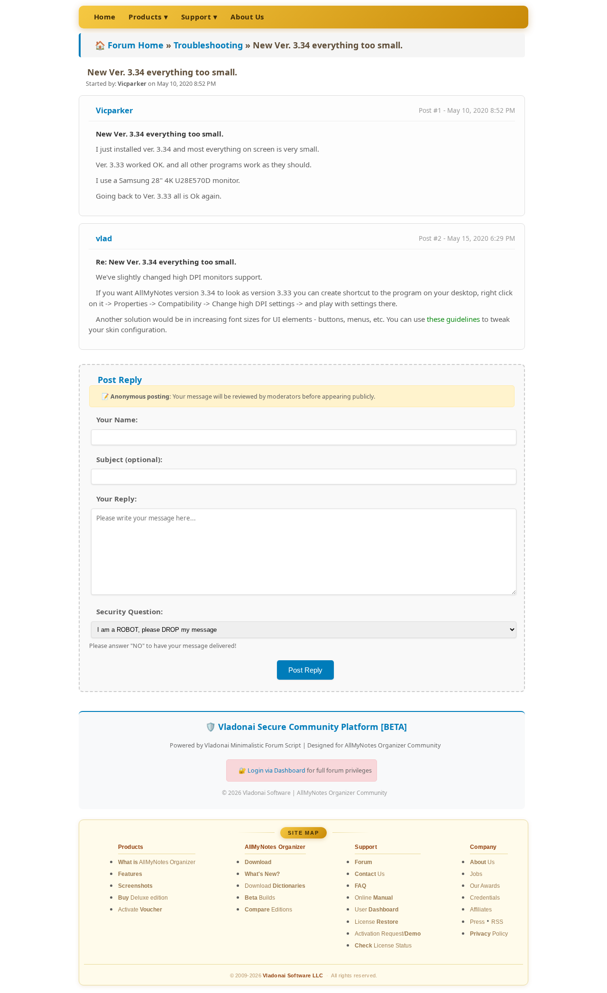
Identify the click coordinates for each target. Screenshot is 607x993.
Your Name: (117, 419)
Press (477, 922)
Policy (489, 933)
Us (370, 874)
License (376, 922)
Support (196, 16)
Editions (268, 909)
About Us (247, 16)
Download (275, 886)
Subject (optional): (129, 459)
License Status (383, 945)
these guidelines (453, 319)
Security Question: (129, 611)
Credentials (485, 897)
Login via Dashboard (276, 770)
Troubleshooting (208, 45)
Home (104, 16)
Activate (140, 909)
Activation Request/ (388, 933)
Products (145, 16)
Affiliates (481, 909)
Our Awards (485, 886)
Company (483, 847)
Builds (260, 897)
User (376, 909)
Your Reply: (116, 498)
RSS (497, 922)
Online (374, 897)
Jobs (476, 874)
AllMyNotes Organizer (156, 862)
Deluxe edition (143, 897)
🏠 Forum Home (129, 45)
